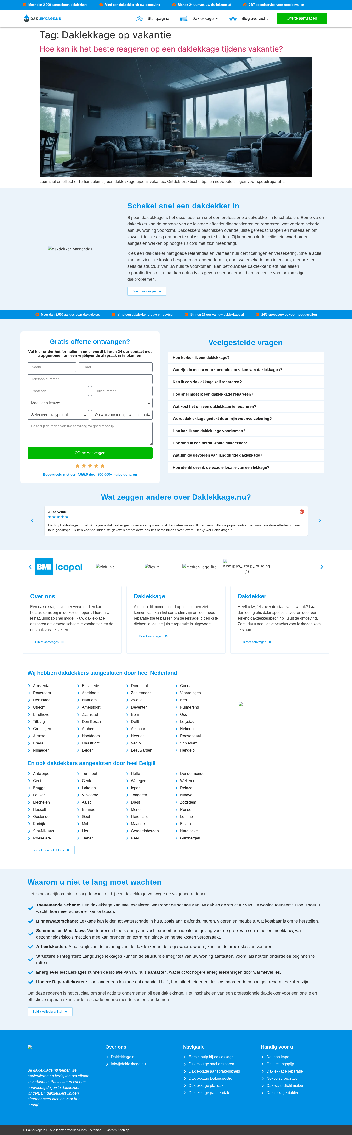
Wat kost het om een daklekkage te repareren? (214, 406)
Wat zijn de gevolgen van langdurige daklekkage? (217, 455)
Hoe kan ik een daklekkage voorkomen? (209, 431)
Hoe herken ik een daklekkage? (201, 358)
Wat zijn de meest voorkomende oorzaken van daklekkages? (227, 370)
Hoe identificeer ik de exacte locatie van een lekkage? (221, 467)
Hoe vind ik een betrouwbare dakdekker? (210, 443)
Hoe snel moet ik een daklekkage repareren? (213, 394)
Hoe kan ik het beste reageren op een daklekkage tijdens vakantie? (161, 49)
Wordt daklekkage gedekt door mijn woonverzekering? (222, 419)
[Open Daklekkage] (217, 18)
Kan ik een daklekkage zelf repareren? (207, 382)
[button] (246, 357)
